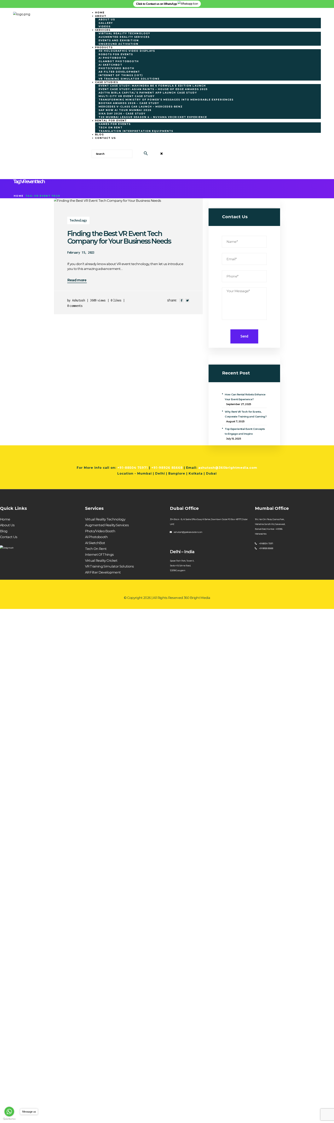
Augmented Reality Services (107, 525)
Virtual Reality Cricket (101, 560)
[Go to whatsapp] (9, 1111)
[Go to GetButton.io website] (9, 1119)
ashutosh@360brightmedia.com (227, 468)
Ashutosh (78, 300)
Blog (3, 531)
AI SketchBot (95, 543)
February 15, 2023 (81, 252)
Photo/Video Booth (100, 531)
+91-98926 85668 (167, 468)
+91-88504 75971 (132, 468)
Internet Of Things (99, 554)
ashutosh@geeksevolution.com (188, 532)
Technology (78, 220)
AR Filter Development (103, 572)
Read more (77, 280)
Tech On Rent (96, 549)
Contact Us (8, 537)
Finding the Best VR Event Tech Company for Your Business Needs (119, 237)
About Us (7, 525)
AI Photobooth (96, 537)
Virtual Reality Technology (105, 519)
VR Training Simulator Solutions (109, 566)
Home (18, 195)
